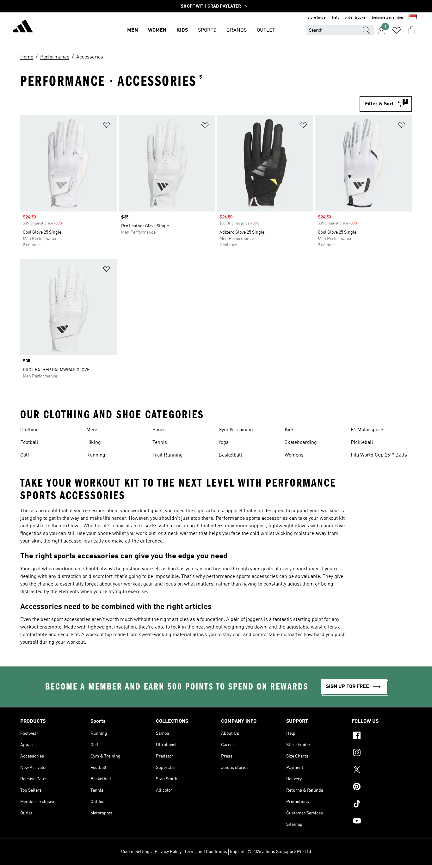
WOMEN (157, 30)
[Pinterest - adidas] (382, 787)
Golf (24, 455)
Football (29, 442)
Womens (294, 455)
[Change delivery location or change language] (412, 18)
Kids (289, 429)
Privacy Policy (168, 852)
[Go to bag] (411, 30)
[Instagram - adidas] (382, 753)
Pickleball (362, 442)
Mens (92, 429)
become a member (388, 18)
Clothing (29, 429)
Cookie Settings (136, 852)
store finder (317, 18)
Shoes (159, 429)
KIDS (182, 30)
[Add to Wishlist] (107, 126)
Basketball (230, 455)
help (336, 18)
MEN (132, 30)
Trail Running (167, 455)
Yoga (224, 442)
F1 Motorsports (368, 429)
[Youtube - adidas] (382, 821)
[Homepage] (23, 27)
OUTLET (266, 30)
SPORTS (207, 30)
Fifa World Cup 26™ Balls (379, 455)
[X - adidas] (382, 770)
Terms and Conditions (205, 852)
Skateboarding (301, 442)
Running (95, 455)
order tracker (356, 18)
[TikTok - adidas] (382, 804)
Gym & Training (236, 429)
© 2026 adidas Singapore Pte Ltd (279, 852)
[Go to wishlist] (396, 30)
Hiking (93, 442)
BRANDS (236, 30)
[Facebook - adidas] (382, 736)
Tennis (159, 442)
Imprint (237, 852)
